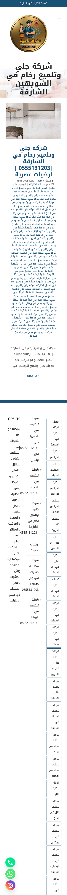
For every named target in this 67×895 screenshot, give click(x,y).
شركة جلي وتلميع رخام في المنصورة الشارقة (33, 287)
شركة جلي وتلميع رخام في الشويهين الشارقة (34, 244)
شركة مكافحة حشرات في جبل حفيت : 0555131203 (33, 575)
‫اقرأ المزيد (32, 375)
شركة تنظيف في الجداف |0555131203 (33, 481)
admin (40, 180)
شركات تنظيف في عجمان (55, 636)
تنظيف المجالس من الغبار (54, 488)
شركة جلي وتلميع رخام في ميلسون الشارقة (33, 334)
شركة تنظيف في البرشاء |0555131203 (33, 611)
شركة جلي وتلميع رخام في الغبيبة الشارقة (33, 252)
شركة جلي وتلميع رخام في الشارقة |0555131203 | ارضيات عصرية (33, 121)
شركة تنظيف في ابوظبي (55, 834)
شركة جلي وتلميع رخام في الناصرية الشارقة (34, 294)
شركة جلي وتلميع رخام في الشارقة (34, 240)
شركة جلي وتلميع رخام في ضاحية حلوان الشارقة (32, 316)
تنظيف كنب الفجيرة (55, 524)
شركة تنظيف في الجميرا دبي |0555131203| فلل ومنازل (33, 439)
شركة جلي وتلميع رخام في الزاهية (34, 229)
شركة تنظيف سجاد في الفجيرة (54, 767)
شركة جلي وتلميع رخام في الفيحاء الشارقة (34, 260)
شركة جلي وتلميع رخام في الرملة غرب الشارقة (33, 226)
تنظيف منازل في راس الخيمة (54, 564)
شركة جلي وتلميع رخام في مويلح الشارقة (34, 328)
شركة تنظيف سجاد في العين (54, 743)
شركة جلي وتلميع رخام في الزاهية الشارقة (32, 233)
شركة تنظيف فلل (55, 788)
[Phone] (10, 862)
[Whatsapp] (10, 874)
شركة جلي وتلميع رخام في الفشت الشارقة (34, 256)
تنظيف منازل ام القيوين (54, 543)
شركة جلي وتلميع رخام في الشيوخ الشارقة (33, 247)
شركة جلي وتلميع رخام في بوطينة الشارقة (34, 305)
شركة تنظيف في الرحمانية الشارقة (54, 860)
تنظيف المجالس (54, 454)
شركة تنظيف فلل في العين (54, 810)
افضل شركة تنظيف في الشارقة (55, 433)
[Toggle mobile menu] (59, 17)
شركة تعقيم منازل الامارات (55, 690)
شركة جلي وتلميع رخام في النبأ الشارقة (34, 298)
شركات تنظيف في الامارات (55, 612)
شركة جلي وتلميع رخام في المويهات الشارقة (33, 291)
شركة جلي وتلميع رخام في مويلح (29, 325)
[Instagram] (10, 885)
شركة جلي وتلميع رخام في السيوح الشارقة (34, 237)
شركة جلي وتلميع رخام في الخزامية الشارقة (33, 215)
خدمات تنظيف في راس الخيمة (54, 588)
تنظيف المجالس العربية (54, 470)
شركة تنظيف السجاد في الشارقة (55, 716)
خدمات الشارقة (37, 184)
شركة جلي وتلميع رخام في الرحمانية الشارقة (33, 222)
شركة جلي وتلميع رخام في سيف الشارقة (33, 312)
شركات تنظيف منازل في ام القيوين (55, 663)
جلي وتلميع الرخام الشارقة (33, 186)
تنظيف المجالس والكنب (54, 506)
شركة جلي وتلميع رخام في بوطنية (33, 301)
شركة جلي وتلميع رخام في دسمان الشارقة (34, 309)
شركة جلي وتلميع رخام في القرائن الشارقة (34, 263)
